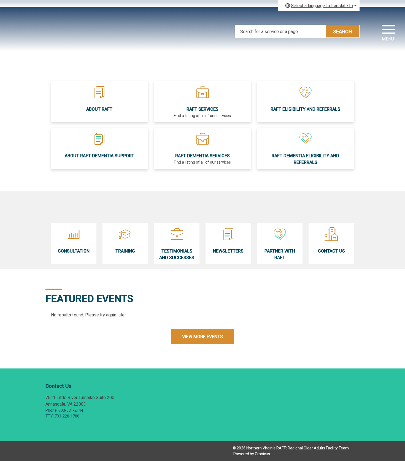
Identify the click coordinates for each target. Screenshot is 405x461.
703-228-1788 (67, 416)
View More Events (202, 336)
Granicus (262, 454)
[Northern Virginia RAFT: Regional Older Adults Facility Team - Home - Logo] (98, 27)
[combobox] (319, 5)
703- (62, 410)
